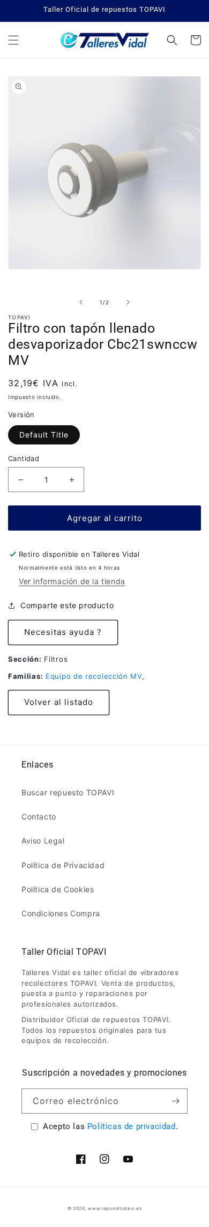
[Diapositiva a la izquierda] (81, 302)
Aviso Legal (43, 840)
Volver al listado (58, 702)
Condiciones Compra (60, 913)
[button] (13, 40)
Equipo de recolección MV (94, 676)
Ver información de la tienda (72, 581)
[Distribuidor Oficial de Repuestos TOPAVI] (104, 40)
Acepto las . (110, 1126)
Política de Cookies (57, 889)
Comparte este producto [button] (67, 605)
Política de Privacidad (62, 865)
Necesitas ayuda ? (63, 632)
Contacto (38, 816)
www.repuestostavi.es (114, 1208)
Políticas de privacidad (131, 1126)
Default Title (44, 434)
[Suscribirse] (175, 1101)
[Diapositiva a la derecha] (128, 302)
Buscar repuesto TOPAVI (67, 792)
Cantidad (23, 458)
